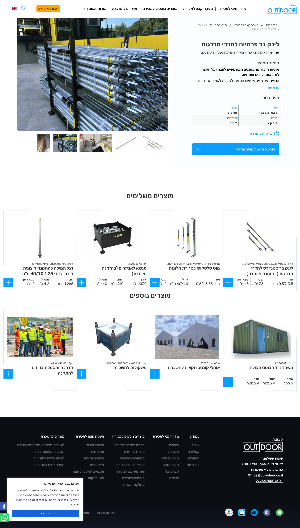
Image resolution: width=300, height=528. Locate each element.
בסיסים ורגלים (94, 458)
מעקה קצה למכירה (198, 8)
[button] (4, 506)
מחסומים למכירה (132, 458)
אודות (195, 445)
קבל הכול (45, 513)
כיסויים (174, 445)
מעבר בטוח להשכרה (49, 465)
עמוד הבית (272, 25)
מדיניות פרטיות (106, 512)
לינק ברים (221, 25)
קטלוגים (193, 452)
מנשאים (173, 452)
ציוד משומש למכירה (130, 471)
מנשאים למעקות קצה (88, 471)
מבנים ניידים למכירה (130, 445)
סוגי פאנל (172, 471)
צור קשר (193, 465)
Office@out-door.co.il (265, 475)
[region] (45, 499)
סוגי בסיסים (170, 458)
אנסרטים (97, 452)
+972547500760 (269, 481)
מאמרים (193, 458)
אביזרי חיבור (95, 445)
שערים (174, 478)
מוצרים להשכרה (124, 8)
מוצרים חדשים (134, 452)
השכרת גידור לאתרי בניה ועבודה (40, 445)
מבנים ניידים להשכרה (48, 458)
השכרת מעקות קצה (49, 452)
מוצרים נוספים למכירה (160, 8)
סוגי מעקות (96, 478)
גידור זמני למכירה (232, 8)
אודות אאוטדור (94, 8)
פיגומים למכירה (133, 478)
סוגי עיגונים (171, 465)
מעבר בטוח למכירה (130, 465)
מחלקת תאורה (134, 485)
